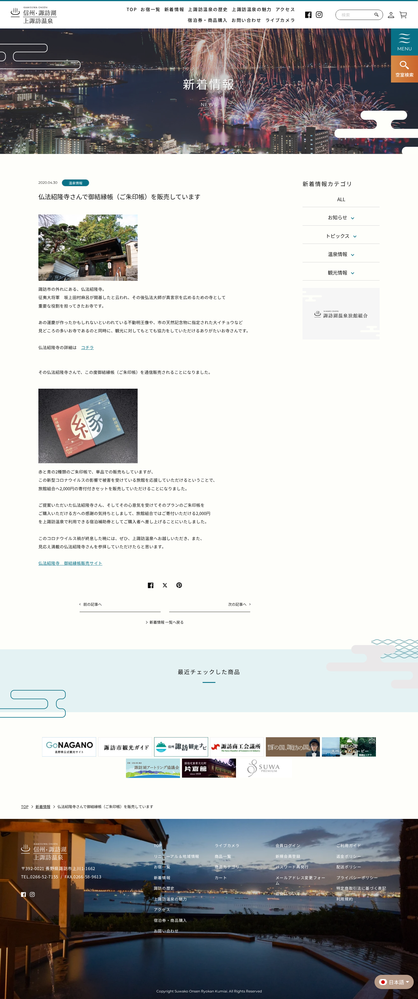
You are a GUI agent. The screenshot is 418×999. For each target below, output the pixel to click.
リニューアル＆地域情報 (177, 856)
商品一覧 (223, 856)
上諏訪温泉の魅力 (252, 9)
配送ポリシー (348, 867)
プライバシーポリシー (357, 877)
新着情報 (174, 9)
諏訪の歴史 (164, 888)
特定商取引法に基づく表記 (361, 888)
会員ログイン (288, 845)
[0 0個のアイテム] (403, 14)
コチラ (87, 347)
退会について (288, 893)
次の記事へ (237, 604)
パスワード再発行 (292, 867)
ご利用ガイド (348, 845)
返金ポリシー (348, 856)
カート (221, 877)
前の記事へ (92, 604)
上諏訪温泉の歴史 (208, 9)
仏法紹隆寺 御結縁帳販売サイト (70, 563)
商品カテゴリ (227, 867)
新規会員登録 (288, 856)
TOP (132, 9)
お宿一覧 (150, 9)
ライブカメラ (280, 20)
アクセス (285, 9)
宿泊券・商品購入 (208, 20)
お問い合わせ (246, 20)
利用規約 (344, 899)
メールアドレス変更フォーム (301, 880)
